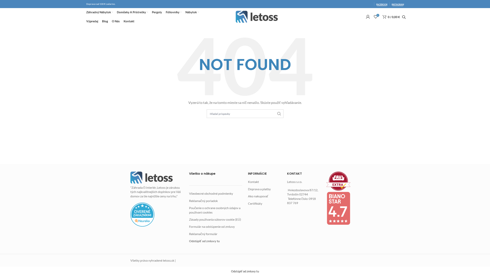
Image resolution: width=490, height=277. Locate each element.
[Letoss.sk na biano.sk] (343, 208)
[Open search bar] (404, 17)
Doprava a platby (259, 189)
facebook (382, 4)
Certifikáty (255, 203)
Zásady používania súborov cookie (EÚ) (215, 219)
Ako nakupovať (258, 196)
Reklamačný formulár (203, 234)
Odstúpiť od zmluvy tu (204, 241)
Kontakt (253, 182)
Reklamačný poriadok (203, 201)
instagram (398, 4)
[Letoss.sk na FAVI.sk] (343, 181)
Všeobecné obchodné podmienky (211, 193)
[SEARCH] (279, 113)
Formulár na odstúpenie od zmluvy (212, 226)
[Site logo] (257, 17)
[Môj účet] (368, 17)
